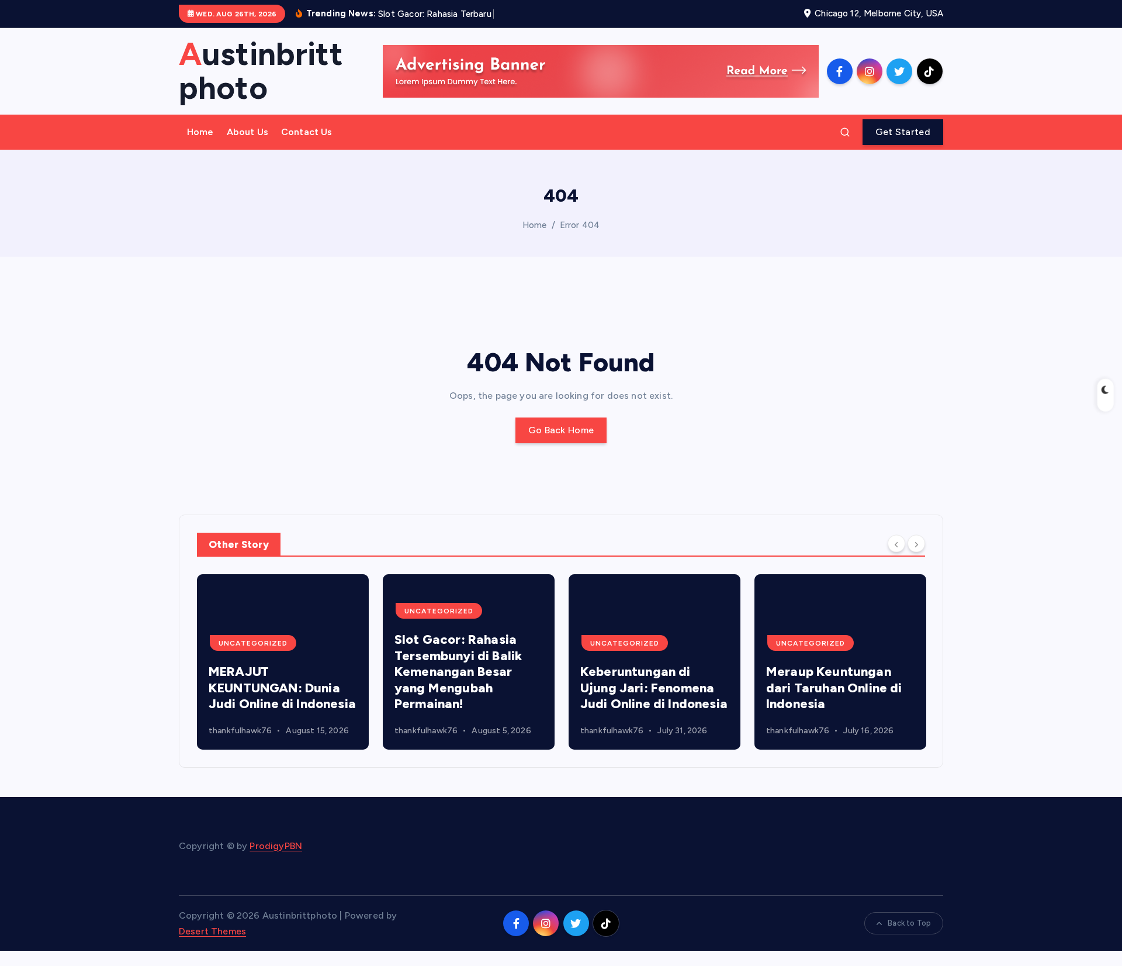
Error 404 (580, 225)
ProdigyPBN (276, 845)
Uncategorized (253, 643)
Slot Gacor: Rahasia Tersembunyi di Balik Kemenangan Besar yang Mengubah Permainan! (458, 672)
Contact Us (307, 131)
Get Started (902, 131)
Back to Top (909, 923)
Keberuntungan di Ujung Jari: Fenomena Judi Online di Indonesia (654, 688)
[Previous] (896, 543)
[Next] (916, 543)
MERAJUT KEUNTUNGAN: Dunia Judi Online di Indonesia (282, 688)
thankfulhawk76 (240, 731)
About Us (247, 131)
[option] (283, 662)
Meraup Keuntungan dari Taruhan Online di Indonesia (834, 688)
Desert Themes (212, 931)
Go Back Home (561, 430)
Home (200, 131)
